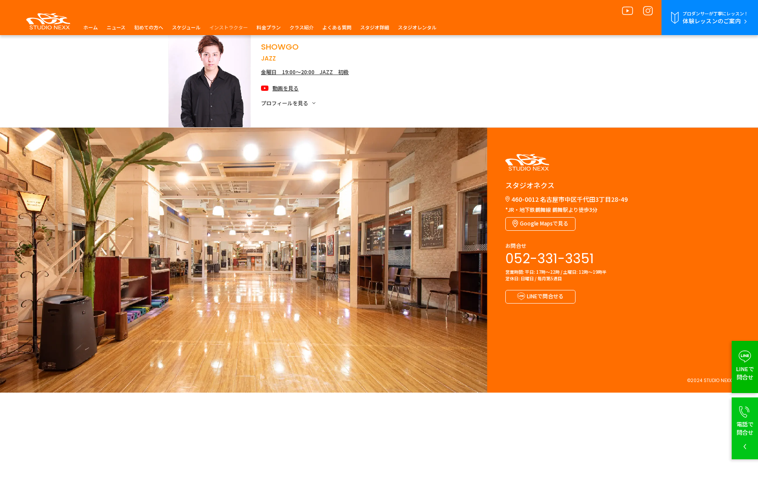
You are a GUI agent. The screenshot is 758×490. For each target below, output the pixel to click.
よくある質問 (336, 27)
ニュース (116, 27)
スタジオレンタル (417, 27)
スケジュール (186, 27)
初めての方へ (148, 27)
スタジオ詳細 (374, 27)
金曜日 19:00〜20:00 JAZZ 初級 (305, 71)
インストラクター (228, 27)
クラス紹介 (302, 27)
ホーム (90, 27)
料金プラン (269, 27)
